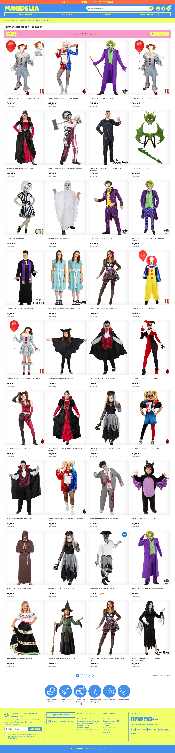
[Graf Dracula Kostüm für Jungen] (108, 347)
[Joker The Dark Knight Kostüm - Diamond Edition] (150, 207)
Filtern (12, 34)
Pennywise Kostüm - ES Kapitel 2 (144, 98)
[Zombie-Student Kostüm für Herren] (108, 487)
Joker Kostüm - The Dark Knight (102, 98)
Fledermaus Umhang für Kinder (60, 378)
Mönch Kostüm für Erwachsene (19, 588)
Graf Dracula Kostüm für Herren (19, 518)
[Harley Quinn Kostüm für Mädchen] (150, 417)
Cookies (106, 725)
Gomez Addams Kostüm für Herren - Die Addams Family (105, 169)
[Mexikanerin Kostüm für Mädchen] (25, 627)
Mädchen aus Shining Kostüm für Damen (64, 308)
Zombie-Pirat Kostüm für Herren (102, 588)
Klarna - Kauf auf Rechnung (88, 730)
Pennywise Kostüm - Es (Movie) (144, 308)
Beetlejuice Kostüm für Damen (18, 238)
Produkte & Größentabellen (88, 723)
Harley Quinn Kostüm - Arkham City (21, 448)
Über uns (106, 732)
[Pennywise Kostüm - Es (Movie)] (150, 277)
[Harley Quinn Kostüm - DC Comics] (150, 347)
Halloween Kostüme (25, 20)
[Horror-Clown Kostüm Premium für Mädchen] (66, 137)
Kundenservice (62, 715)
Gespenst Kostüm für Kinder (59, 238)
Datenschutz (108, 723)
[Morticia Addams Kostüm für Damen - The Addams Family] (150, 627)
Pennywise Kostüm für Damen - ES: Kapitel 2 (24, 378)
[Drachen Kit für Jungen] (150, 137)
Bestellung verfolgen (62, 721)
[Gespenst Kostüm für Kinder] (66, 207)
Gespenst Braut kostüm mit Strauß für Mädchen (105, 449)
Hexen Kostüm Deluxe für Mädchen (62, 658)
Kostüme (66, 14)
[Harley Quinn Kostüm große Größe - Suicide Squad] (66, 487)
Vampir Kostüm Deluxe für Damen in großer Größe (65, 449)
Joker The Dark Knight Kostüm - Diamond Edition (148, 239)
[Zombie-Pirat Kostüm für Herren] (108, 558)
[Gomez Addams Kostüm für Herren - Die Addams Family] (108, 137)
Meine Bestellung (84, 719)
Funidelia (7, 20)
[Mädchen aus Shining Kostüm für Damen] (66, 277)
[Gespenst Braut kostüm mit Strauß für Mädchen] (108, 417)
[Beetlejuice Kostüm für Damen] (25, 207)
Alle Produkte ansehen (162, 675)
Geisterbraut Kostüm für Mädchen (61, 588)
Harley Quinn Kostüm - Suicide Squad (63, 98)
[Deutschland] (132, 719)
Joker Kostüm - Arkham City (101, 238)
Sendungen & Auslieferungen (88, 721)
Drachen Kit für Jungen (141, 168)
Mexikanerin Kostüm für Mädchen (20, 658)
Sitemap (106, 730)
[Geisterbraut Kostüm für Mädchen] (66, 558)
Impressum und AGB (111, 721)
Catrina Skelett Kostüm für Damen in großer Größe (107, 659)
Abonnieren (35, 729)
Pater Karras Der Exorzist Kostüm (20, 308)
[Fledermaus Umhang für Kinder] (66, 347)
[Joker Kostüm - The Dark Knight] (108, 67)
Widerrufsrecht (109, 728)
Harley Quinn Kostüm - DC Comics (145, 378)
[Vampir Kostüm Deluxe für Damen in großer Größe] (66, 417)
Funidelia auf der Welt (111, 719)
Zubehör (107, 14)
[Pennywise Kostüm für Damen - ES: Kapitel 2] (25, 347)
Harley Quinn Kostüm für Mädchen (145, 448)
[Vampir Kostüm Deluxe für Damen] (25, 137)
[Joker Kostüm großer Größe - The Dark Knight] (150, 558)
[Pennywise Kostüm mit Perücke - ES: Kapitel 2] (25, 67)
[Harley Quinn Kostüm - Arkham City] (25, 417)
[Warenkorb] (168, 8)
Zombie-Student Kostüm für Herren (104, 518)
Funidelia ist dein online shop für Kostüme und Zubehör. (21, 8)
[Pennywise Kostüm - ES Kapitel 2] (150, 67)
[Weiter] (97, 675)
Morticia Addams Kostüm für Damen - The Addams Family (148, 659)
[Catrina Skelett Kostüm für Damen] (108, 277)
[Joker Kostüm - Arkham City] (108, 207)
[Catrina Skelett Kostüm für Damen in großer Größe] (108, 627)
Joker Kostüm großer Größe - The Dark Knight (150, 588)
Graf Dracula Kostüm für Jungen (103, 378)
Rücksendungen (83, 725)
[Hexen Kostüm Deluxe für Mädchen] (66, 627)
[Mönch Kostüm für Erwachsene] (25, 558)
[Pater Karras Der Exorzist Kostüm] (25, 277)
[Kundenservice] (163, 8)
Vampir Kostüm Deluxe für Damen (20, 168)
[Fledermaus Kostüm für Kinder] (150, 487)
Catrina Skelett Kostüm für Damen (103, 308)
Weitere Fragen (83, 728)
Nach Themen (24, 14)
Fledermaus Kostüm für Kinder (144, 518)
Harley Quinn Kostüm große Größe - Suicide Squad (65, 519)
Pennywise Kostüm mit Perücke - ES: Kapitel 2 (24, 98)
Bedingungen (12, 736)
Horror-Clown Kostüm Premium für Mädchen (65, 168)
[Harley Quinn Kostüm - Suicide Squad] (66, 67)
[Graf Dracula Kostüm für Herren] (25, 487)
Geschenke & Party (149, 14)
